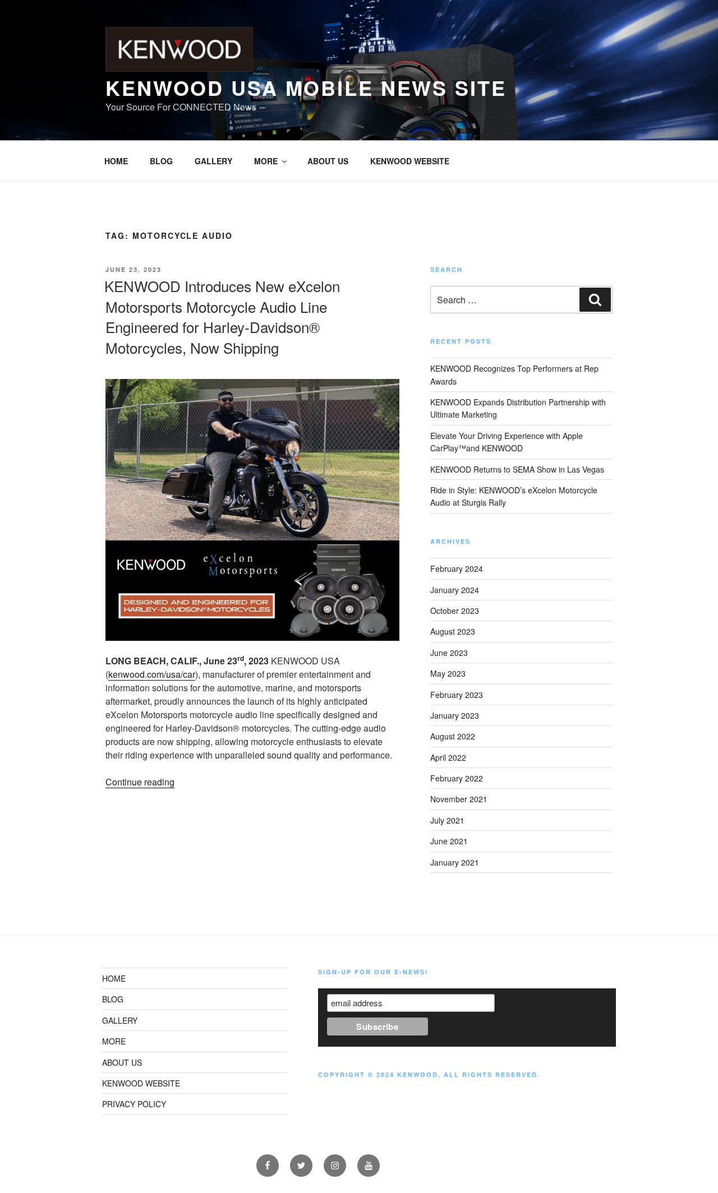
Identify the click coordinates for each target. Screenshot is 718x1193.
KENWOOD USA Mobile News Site (306, 87)
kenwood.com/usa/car (151, 674)
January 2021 (454, 862)
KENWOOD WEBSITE (409, 161)
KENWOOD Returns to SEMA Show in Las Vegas (517, 469)
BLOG (161, 161)
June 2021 (449, 841)
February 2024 (456, 568)
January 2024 (454, 589)
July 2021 (447, 820)
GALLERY (213, 161)
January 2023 (454, 715)
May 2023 (448, 673)
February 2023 (456, 694)
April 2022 (448, 757)
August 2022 (452, 736)
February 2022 (456, 778)
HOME (116, 161)
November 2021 (458, 798)
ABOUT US (327, 161)
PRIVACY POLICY (134, 1103)
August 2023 (452, 631)
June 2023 (449, 652)
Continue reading (139, 781)
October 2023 (454, 610)
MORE (266, 161)
